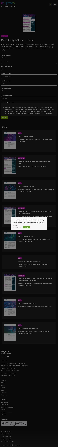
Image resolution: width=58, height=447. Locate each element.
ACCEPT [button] (26, 227)
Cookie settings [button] (17, 227)
